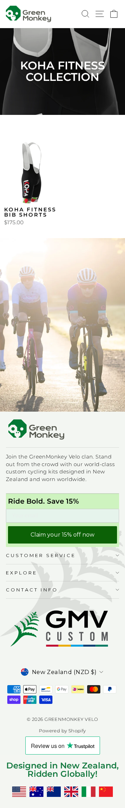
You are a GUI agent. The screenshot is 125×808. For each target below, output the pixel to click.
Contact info (32, 589)
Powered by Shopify (62, 730)
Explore (21, 572)
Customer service (41, 555)
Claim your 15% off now (62, 534)
